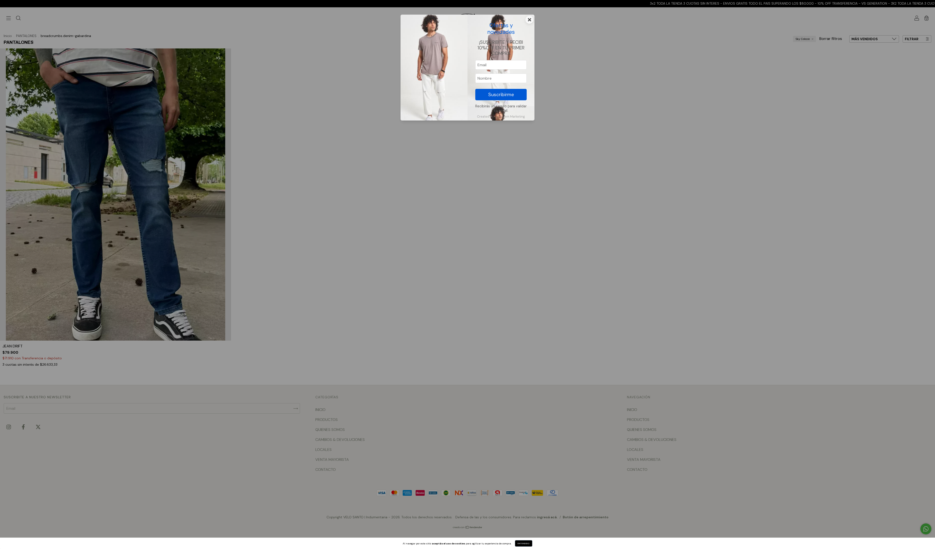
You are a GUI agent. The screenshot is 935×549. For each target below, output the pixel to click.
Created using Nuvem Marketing (501, 116)
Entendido (524, 543)
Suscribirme (501, 95)
